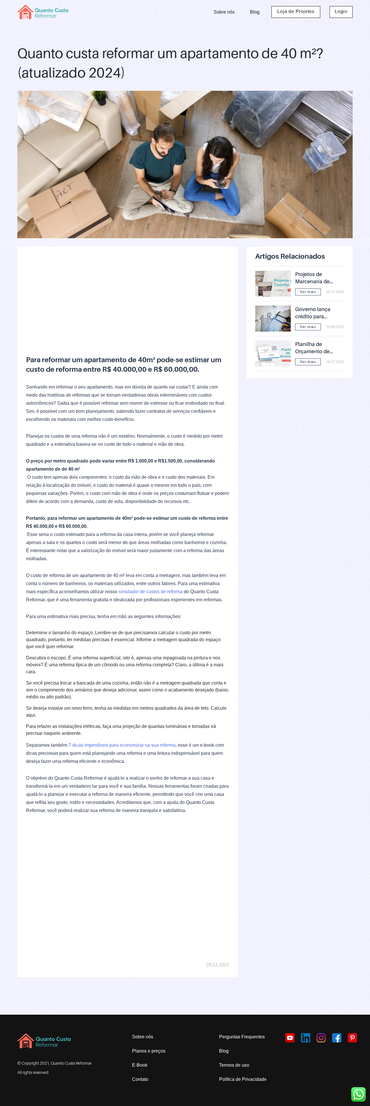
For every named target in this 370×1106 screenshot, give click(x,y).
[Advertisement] (127, 296)
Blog (255, 12)
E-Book (139, 1065)
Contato (140, 1079)
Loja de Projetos (295, 11)
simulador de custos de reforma (151, 591)
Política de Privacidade (243, 1079)
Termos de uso (234, 1065)
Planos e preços (148, 1050)
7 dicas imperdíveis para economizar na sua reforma (122, 745)
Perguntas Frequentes (242, 1036)
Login (341, 11)
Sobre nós (224, 12)
